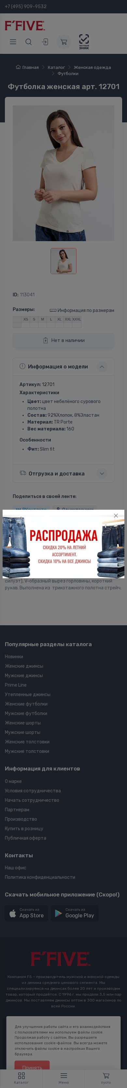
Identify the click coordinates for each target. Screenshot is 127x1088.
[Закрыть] (116, 515)
